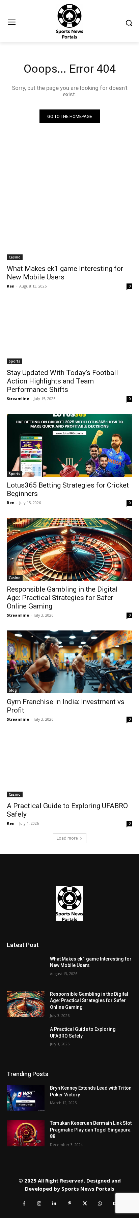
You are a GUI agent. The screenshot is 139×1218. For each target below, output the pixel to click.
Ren (11, 286)
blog (13, 690)
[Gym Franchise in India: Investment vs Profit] (69, 661)
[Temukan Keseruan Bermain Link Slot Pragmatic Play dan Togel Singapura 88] (26, 1133)
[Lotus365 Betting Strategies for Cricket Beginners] (69, 445)
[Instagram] (39, 1204)
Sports (14, 361)
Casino (15, 257)
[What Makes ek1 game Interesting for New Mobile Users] (69, 228)
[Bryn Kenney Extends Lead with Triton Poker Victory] (26, 1098)
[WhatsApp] (100, 1204)
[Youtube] (115, 1204)
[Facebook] (24, 1204)
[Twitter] (85, 1204)
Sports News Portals (87, 1188)
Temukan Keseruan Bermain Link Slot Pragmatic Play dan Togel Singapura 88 (91, 1129)
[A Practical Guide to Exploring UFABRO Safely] (69, 766)
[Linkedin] (54, 1204)
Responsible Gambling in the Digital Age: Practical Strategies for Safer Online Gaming (62, 597)
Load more (67, 838)
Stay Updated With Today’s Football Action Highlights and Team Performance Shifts (62, 381)
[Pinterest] (70, 1204)
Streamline (18, 398)
